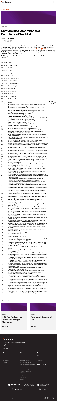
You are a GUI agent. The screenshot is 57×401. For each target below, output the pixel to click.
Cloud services (23, 377)
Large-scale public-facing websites (27, 364)
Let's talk (5, 348)
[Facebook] (8, 41)
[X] (5, 41)
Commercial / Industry (42, 358)
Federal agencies (40, 355)
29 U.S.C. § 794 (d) (41, 49)
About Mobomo (6, 355)
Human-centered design (25, 360)
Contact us (5, 362)
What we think (41, 364)
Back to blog (6, 9)
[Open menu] (55, 2)
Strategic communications (25, 366)
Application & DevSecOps (25, 362)
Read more (5, 326)
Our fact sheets (6, 360)
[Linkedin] (11, 41)
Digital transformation (24, 358)
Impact (21, 355)
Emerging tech (40, 360)
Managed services (24, 374)
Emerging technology (24, 369)
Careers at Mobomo (7, 358)
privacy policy (23, 398)
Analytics (22, 379)
